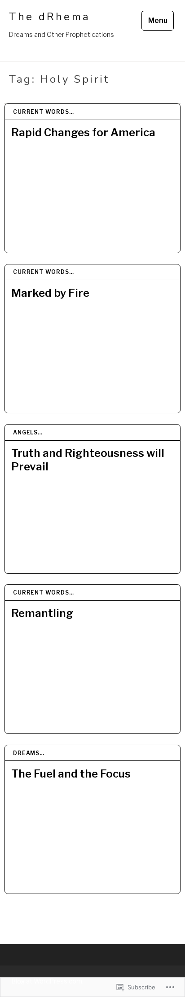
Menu (157, 20)
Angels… (28, 432)
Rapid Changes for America (83, 132)
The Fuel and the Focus (71, 773)
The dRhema (49, 17)
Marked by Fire (50, 293)
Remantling (42, 613)
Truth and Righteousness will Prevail (87, 460)
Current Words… (43, 111)
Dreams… (28, 753)
